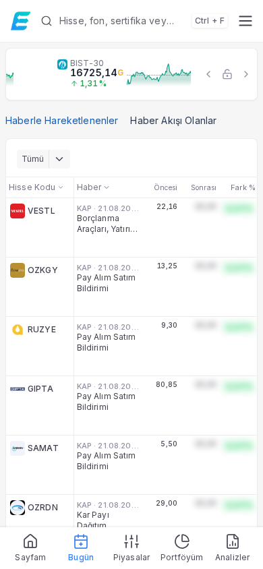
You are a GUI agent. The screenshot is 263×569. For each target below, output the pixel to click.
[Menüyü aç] (245, 21)
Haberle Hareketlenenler (61, 120)
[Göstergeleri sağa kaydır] (246, 74)
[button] (133, 21)
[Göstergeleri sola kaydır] (208, 74)
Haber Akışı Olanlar (173, 120)
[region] (131, 74)
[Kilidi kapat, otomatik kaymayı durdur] (227, 74)
